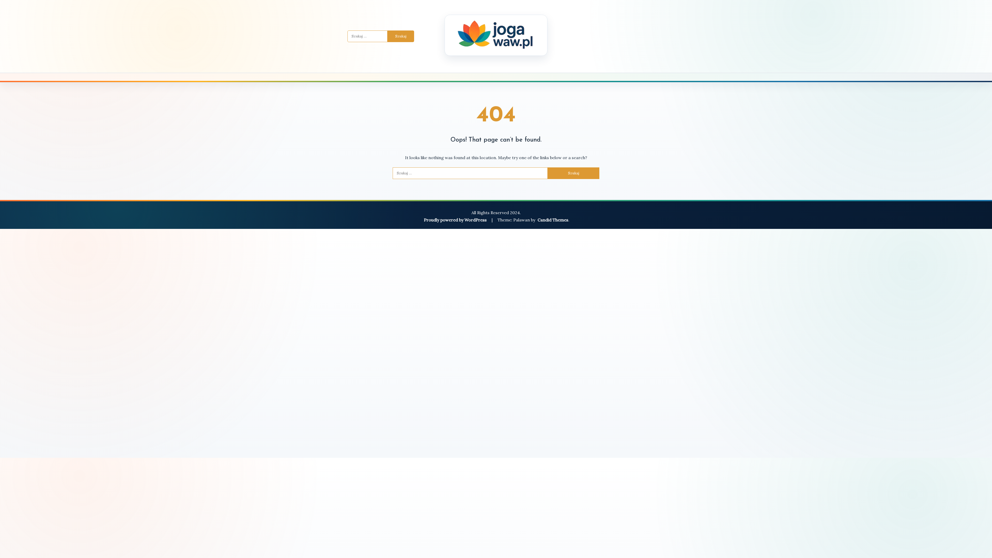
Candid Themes (553, 219)
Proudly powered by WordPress (456, 219)
